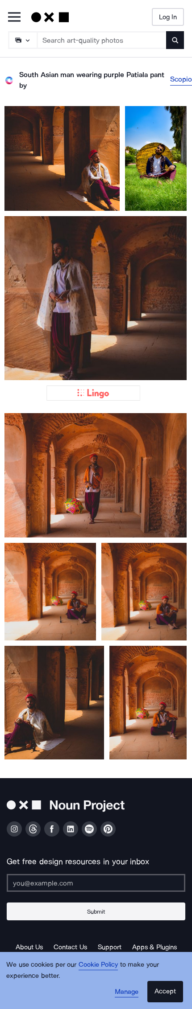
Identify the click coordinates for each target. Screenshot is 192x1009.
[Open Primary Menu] (14, 17)
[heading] (62, 158)
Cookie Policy (98, 964)
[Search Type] (22, 40)
